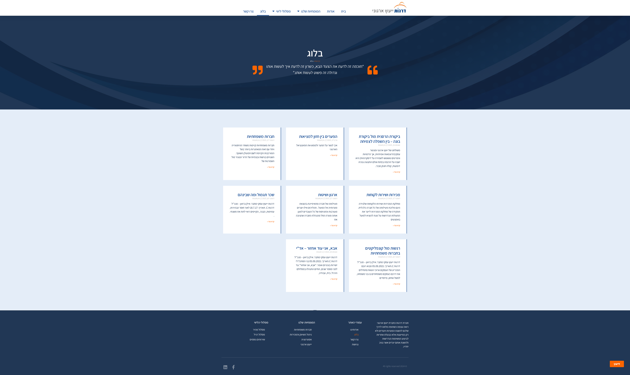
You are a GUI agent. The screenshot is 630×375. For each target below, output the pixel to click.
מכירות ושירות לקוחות (383, 194)
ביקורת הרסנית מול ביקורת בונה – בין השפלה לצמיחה (379, 139)
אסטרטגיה (306, 339)
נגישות (355, 344)
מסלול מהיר (259, 329)
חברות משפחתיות (260, 136)
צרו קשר (248, 11)
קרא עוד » (396, 172)
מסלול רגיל (259, 334)
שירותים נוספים (257, 339)
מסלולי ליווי (283, 11)
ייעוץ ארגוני (306, 344)
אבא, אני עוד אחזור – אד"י (316, 248)
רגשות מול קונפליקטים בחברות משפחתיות (382, 250)
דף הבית (317, 61)
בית (343, 11)
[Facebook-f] (233, 367)
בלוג (263, 11)
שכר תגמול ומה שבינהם (256, 194)
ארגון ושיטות (327, 194)
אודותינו (354, 329)
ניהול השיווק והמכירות (301, 334)
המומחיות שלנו (310, 11)
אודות (331, 11)
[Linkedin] (225, 367)
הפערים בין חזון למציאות (318, 136)
